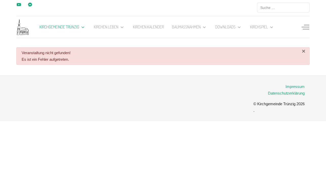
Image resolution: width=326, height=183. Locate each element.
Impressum (295, 86)
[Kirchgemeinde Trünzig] (22, 27)
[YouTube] (18, 5)
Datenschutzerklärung (286, 93)
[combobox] (283, 7)
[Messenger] (30, 5)
